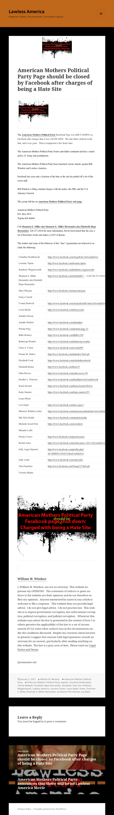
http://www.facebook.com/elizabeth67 (66, 275)
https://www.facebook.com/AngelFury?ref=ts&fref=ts (73, 256)
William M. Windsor (50, 679)
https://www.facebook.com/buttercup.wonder (69, 341)
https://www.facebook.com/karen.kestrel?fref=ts (70, 385)
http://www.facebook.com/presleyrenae (66, 436)
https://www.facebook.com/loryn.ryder (66, 309)
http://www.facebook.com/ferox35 (64, 366)
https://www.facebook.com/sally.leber (65, 459)
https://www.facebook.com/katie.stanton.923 (69, 392)
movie (82, 688)
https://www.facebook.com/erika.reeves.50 (68, 373)
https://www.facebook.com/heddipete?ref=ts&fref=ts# (73, 379)
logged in (38, 721)
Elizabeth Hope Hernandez (47, 685)
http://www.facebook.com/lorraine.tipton (67, 263)
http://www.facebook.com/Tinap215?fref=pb (69, 466)
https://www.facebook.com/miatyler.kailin (67, 417)
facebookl (66, 685)
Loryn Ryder (72, 688)
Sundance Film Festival (68, 691)
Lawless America (27, 11)
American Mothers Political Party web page (60, 201)
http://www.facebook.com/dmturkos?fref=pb (69, 354)
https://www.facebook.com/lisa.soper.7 (66, 404)
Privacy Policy (24, 809)
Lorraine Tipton (57, 688)
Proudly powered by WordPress (50, 809)
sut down (85, 691)
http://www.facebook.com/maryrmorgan (66, 290)
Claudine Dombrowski (80, 682)
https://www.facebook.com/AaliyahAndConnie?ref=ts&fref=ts (77, 303)
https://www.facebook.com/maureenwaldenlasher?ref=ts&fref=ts (78, 411)
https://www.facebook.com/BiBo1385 (65, 334)
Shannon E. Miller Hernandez (41, 691)
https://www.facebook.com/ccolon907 (65, 347)
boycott (64, 682)
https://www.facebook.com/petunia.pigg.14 (68, 328)
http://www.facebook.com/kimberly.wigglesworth (71, 269)
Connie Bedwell (25, 685)
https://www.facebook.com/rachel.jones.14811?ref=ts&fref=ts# (77, 442)
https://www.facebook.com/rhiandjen (65, 322)
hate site (77, 685)
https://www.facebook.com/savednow (65, 423)
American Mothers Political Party (39, 134)
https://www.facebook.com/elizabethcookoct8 (69, 360)
